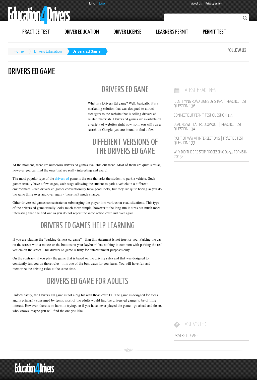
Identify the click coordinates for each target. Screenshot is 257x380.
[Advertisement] (45, 115)
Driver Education (82, 32)
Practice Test (36, 32)
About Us (196, 3)
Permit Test (214, 32)
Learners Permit (172, 32)
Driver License (127, 32)
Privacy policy (214, 3)
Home (19, 51)
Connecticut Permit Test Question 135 (203, 115)
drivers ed (62, 178)
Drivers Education (48, 51)
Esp (102, 3)
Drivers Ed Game (86, 51)
